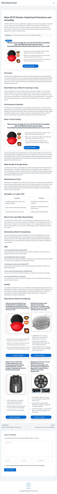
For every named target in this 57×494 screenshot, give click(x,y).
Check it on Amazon (29, 66)
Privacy (28, 483)
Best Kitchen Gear (9, 3)
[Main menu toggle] (54, 3)
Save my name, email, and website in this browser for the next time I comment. (25, 465)
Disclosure (28, 485)
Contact (28, 488)
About (28, 486)
